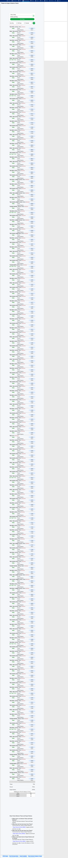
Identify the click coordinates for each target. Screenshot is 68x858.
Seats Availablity (23, 856)
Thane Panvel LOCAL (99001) (19, 827)
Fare (42, 0)
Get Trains (22, 19)
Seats (37, 0)
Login (59, 0)
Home (9, 0)
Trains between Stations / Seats (35, 856)
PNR (20, 0)
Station (46, 0)
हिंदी (55, 0)
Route (32, 0)
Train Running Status (13, 856)
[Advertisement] (55, 11)
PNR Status (5, 856)
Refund (51, 0)
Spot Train (15, 0)
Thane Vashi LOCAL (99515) (19, 833)
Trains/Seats (26, 0)
